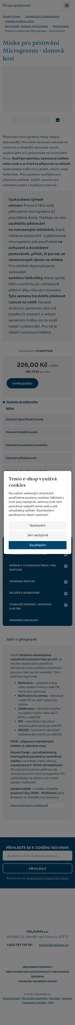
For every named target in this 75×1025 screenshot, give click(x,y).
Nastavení (37, 525)
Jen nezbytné (37, 535)
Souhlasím (37, 545)
